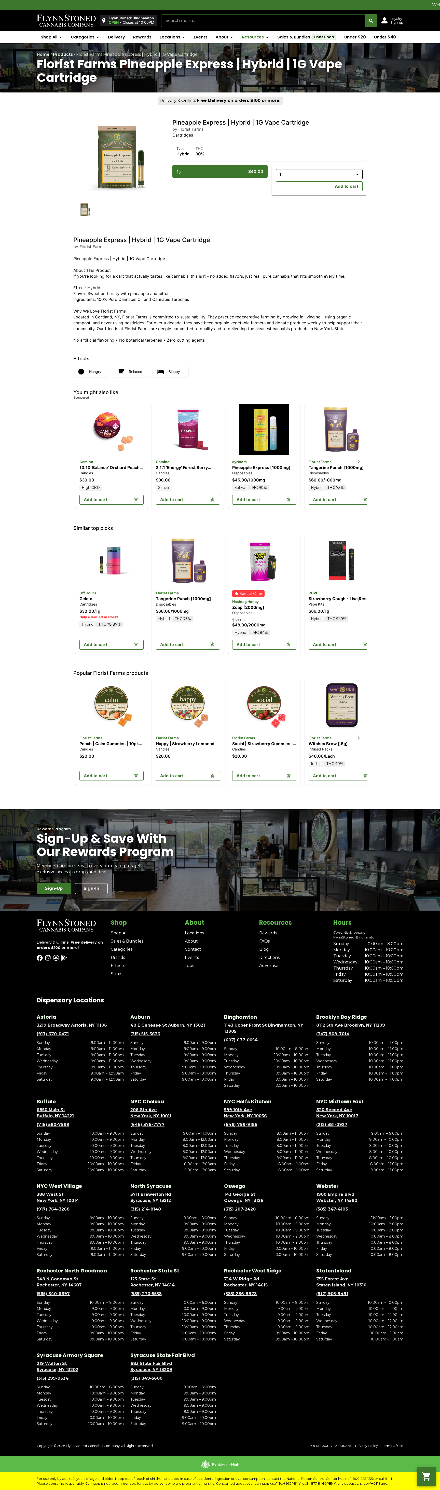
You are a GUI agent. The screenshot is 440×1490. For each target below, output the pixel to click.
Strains (117, 973)
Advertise (268, 965)
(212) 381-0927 (331, 1124)
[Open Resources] (267, 37)
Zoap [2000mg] (248, 607)
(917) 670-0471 (53, 1033)
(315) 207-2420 (240, 1209)
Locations (194, 933)
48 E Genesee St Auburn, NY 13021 (167, 1025)
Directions (269, 957)
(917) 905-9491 (332, 1293)
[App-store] (56, 958)
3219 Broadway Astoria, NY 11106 (72, 1025)
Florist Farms (320, 462)
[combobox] (263, 21)
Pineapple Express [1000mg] (261, 467)
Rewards (268, 933)
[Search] (371, 21)
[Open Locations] (184, 37)
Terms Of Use (392, 1446)
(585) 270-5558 (146, 1293)
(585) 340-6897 (53, 1293)
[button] (128, 20)
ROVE (313, 593)
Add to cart (346, 186)
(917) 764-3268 (53, 1209)
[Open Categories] (98, 37)
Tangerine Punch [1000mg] (336, 467)
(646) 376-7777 (147, 1124)
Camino (86, 462)
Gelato (85, 598)
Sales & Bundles (127, 941)
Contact (193, 949)
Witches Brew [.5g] (328, 743)
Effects (118, 965)
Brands (118, 957)
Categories (121, 949)
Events (192, 957)
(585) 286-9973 (240, 1293)
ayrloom (239, 462)
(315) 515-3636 (145, 1033)
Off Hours (87, 593)
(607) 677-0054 (241, 1040)
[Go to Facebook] (40, 958)
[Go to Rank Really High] (220, 1464)
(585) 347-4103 (332, 1209)
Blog (264, 949)
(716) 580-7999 (53, 1124)
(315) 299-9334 (52, 1378)
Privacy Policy (366, 1446)
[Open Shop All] (61, 37)
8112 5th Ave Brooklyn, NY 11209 (350, 1025)
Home (43, 54)
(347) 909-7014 (332, 1033)
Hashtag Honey (245, 601)
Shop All (119, 933)
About (191, 941)
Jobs (189, 965)
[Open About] (232, 37)
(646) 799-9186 (240, 1124)
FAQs (264, 941)
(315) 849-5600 (146, 1378)
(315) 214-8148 (145, 1209)
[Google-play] (64, 958)
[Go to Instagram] (48, 958)
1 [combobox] (280, 174)
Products (63, 54)
